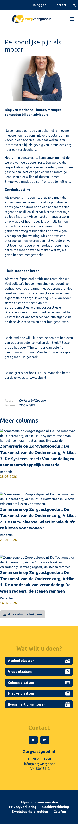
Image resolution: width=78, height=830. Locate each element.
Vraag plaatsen (20, 671)
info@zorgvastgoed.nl (40, 764)
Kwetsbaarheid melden (30, 811)
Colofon (60, 811)
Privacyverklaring (23, 807)
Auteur (10, 400)
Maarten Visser (47, 352)
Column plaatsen (21, 682)
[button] (71, 19)
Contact (60, 5)
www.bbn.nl (38, 377)
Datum (10, 405)
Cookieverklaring (55, 807)
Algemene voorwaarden (39, 802)
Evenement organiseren (27, 704)
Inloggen (39, 5)
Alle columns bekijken (24, 614)
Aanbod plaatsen (22, 660)
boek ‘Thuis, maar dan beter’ (40, 347)
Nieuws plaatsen (21, 693)
